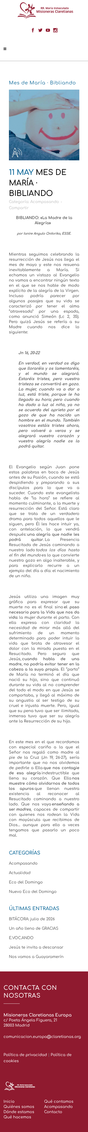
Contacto (53, 1112)
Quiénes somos (19, 1107)
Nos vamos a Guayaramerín (36, 957)
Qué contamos (58, 1101)
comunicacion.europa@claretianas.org (42, 1037)
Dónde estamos (19, 1112)
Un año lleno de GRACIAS (33, 928)
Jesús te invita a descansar (36, 947)
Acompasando (44, 202)
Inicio (9, 1101)
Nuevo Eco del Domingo (33, 892)
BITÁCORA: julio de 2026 (32, 919)
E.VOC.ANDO (21, 938)
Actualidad (20, 873)
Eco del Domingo (26, 882)
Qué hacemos (17, 1117)
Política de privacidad (25, 1055)
